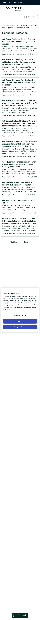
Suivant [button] (26, 242)
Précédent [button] (13, 242)
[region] (20, 310)
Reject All (20, 321)
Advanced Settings (20, 315)
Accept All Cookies (20, 327)
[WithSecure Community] (14, 9)
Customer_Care (7, 54)
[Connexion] (24, 9)
